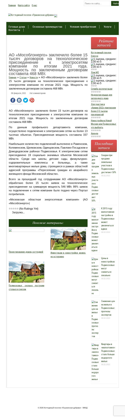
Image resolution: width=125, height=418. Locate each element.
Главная (12, 5)
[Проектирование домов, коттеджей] (26, 231)
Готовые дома (16, 26)
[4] (16, 209)
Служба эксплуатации (101, 89)
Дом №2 (95, 72)
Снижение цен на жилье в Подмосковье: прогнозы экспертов (108, 308)
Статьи (23, 77)
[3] (14, 209)
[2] (12, 209)
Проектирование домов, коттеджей (26, 252)
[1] (10, 209)
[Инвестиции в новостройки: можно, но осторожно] (68, 249)
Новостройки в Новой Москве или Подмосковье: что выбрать (103, 124)
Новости (34, 77)
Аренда (94, 133)
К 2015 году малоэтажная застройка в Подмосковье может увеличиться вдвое (107, 218)
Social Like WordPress (16, 104)
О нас (34, 5)
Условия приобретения (83, 26)
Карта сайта (24, 5)
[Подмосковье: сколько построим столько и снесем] (26, 282)
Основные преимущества (47, 26)
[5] (18, 209)
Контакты (14, 30)
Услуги (107, 26)
